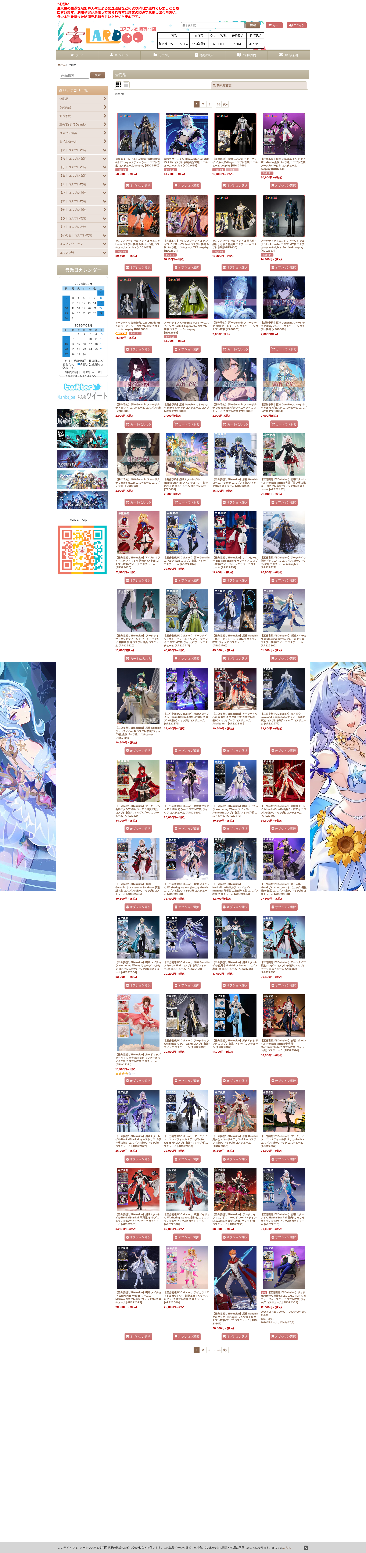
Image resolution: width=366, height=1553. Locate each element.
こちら (287, 1547)
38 (218, 104)
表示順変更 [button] (224, 85)
